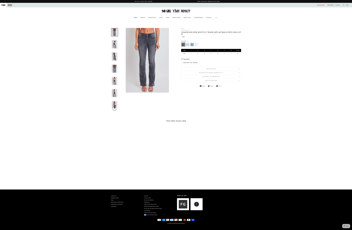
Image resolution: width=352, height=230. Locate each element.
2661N (192, 44)
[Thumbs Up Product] (114, 109)
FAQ (112, 200)
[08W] (123, 177)
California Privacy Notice (150, 212)
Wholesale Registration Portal (151, 206)
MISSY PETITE (176, 17)
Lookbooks (113, 206)
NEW (135, 17)
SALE (216, 17)
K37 (196, 44)
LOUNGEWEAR (198, 17)
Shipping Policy (115, 198)
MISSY (167, 17)
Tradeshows (147, 202)
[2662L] (125, 177)
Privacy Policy (147, 198)
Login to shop (190, 62)
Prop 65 (146, 196)
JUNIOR (142, 17)
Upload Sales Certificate (117, 204)
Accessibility (147, 210)
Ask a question (211, 80)
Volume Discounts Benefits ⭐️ (211, 72)
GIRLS (161, 17)
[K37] (130, 177)
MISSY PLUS (187, 17)
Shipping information (211, 76)
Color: (185, 41)
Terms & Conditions (149, 200)
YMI (182, 28)
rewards (320, 5)
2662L (188, 44)
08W (183, 44)
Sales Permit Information (117, 202)
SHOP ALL (209, 17)
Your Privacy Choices (152, 214)
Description (211, 68)
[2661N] (128, 177)
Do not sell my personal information (153, 208)
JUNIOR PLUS (152, 17)
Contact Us (113, 196)
